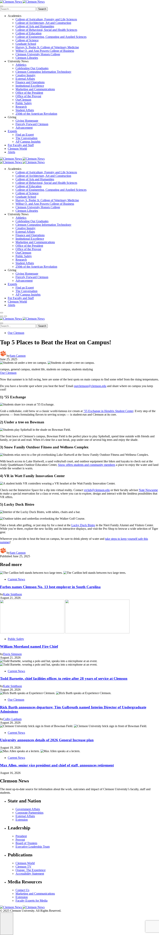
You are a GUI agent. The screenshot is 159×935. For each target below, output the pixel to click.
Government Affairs (28, 809)
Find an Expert (25, 134)
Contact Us (22, 890)
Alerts (11, 152)
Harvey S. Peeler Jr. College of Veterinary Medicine (47, 47)
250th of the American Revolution (36, 113)
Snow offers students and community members (86, 464)
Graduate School (26, 43)
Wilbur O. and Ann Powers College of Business (45, 50)
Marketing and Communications (35, 89)
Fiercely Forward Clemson (32, 124)
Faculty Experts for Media (32, 900)
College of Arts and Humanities (35, 26)
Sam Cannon (18, 355)
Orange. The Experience (31, 870)
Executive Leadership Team (33, 846)
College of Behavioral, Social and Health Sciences (46, 29)
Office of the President (29, 92)
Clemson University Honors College (38, 54)
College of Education (28, 33)
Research (21, 106)
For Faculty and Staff (21, 145)
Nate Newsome (148, 490)
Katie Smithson (12, 594)
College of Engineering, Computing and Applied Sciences (51, 36)
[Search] (1, 312)
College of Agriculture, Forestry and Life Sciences (46, 19)
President (21, 836)
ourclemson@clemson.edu (90, 386)
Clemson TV (23, 866)
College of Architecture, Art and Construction (43, 22)
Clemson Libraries (27, 57)
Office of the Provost (28, 96)
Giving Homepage (27, 120)
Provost (20, 839)
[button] (1, 316)
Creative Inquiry (25, 75)
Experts (12, 131)
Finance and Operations (30, 82)
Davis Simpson (12, 654)
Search (42, 9)
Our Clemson (16, 332)
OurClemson (23, 99)
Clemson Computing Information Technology (43, 71)
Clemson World (17, 148)
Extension (22, 819)
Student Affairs (25, 110)
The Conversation (26, 138)
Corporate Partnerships (29, 812)
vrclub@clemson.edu (97, 490)
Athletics (21, 64)
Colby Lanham (12, 719)
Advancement (24, 127)
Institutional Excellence (30, 85)
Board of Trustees (26, 843)
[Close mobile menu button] (1, 6)
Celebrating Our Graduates (32, 68)
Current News (16, 579)
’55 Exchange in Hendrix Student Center (108, 411)
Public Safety (24, 103)
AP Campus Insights (28, 141)
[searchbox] (18, 9)
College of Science (27, 40)
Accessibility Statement (30, 873)
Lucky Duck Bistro (83, 525)
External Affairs (25, 78)
